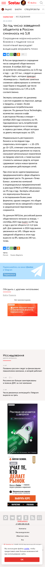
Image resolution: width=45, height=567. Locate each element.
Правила (12, 295)
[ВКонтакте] (4, 54)
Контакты (22, 529)
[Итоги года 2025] (23, 2)
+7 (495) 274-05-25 (23, 524)
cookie (26, 549)
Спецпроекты (32, 9)
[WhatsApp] (11, 54)
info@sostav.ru (23, 521)
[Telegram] (8, 54)
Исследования (13, 355)
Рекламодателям (22, 532)
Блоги (18, 9)
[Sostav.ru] (14, 3)
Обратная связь (22, 536)
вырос (25, 222)
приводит (31, 76)
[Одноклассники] (18, 54)
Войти (5, 295)
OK (22, 560)
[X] (15, 54)
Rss (22, 540)
